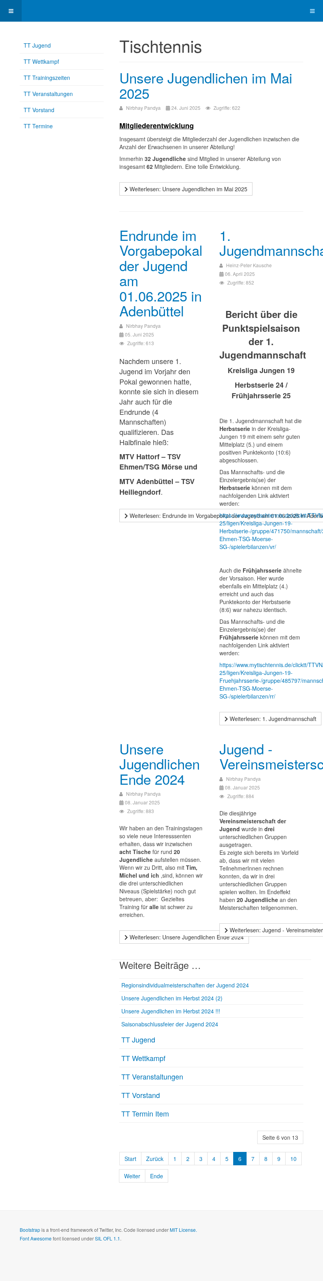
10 (293, 1159)
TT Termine (38, 126)
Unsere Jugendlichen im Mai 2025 (205, 85)
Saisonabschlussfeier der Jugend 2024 (169, 1024)
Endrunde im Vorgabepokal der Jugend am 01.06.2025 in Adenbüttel (160, 273)
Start (130, 1159)
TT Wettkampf (143, 1058)
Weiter (132, 1176)
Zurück (154, 1159)
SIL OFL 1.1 (107, 1238)
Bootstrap (30, 1229)
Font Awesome (36, 1238)
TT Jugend (138, 1039)
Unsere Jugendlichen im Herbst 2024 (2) (172, 998)
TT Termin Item (145, 1113)
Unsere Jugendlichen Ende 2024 (159, 764)
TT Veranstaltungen (152, 1076)
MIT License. (183, 1229)
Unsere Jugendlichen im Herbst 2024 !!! (170, 1011)
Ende (156, 1176)
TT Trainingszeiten (47, 77)
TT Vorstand (140, 1095)
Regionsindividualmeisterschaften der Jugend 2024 (185, 985)
